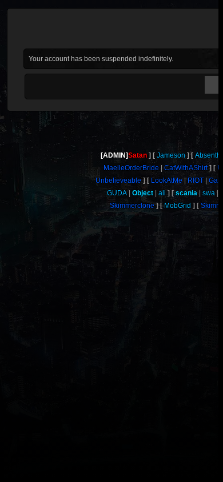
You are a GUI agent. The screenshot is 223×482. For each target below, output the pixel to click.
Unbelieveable (118, 180)
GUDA (117, 193)
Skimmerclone (132, 206)
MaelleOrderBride (131, 168)
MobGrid (177, 206)
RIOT (196, 180)
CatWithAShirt (186, 168)
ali (162, 193)
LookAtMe (166, 180)
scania (186, 193)
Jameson (171, 155)
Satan (137, 155)
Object (142, 193)
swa (208, 193)
